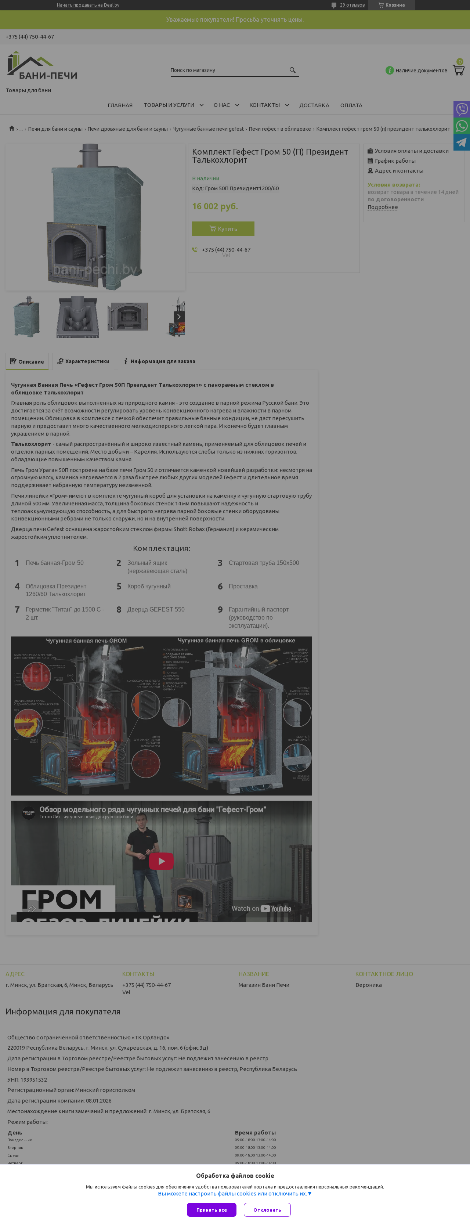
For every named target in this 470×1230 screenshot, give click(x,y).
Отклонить (267, 1209)
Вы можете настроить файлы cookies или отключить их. (232, 1193)
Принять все (211, 1209)
